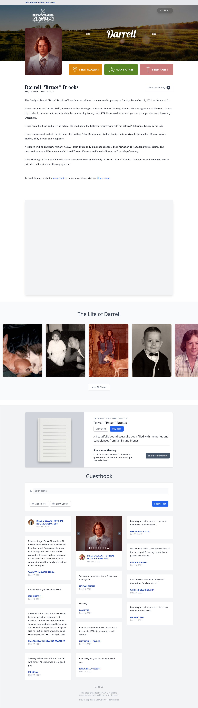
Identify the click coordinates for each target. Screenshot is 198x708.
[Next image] (119, 533)
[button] (99, 533)
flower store (103, 178)
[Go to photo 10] (105, 548)
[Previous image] (78, 533)
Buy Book (116, 428)
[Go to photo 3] (93, 548)
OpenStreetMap (102, 700)
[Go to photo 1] (90, 548)
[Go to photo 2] (91, 548)
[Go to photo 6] (98, 548)
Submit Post (160, 503)
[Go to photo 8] (102, 548)
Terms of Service (107, 695)
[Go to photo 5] (96, 548)
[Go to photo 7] (100, 548)
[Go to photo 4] (95, 548)
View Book (101, 428)
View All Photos (99, 387)
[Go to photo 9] (103, 548)
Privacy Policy (90, 695)
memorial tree (59, 178)
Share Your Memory (157, 455)
